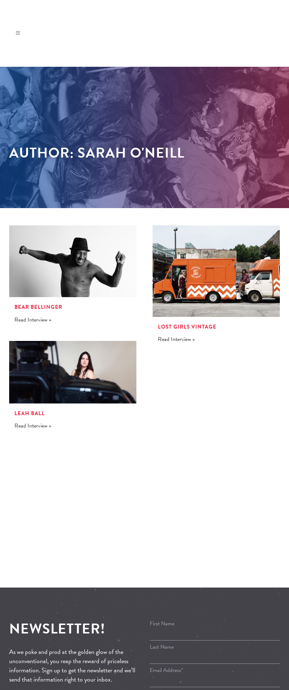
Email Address (166, 670)
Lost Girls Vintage (187, 327)
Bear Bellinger (38, 307)
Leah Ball (29, 413)
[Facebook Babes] (271, 41)
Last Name (162, 647)
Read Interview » (32, 319)
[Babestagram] (282, 41)
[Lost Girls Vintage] (216, 271)
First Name (162, 623)
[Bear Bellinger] (72, 261)
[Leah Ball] (72, 372)
